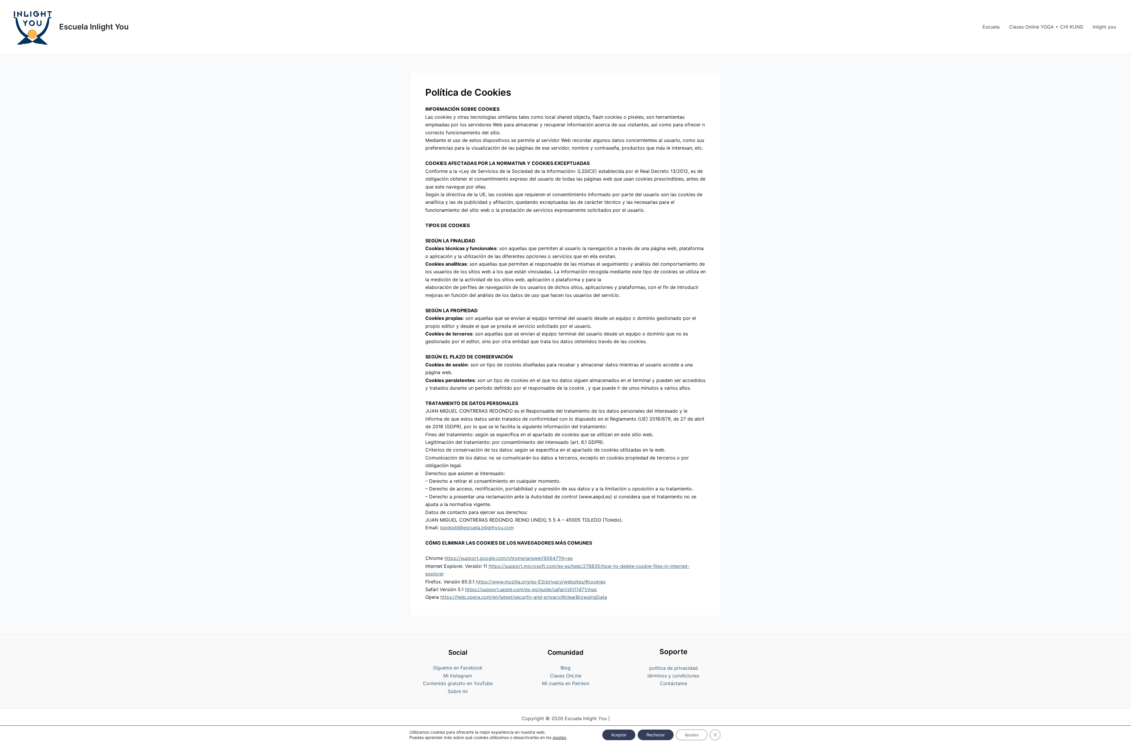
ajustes (559, 737)
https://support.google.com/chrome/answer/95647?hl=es (508, 558)
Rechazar (655, 734)
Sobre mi (458, 691)
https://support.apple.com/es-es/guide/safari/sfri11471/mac (531, 589)
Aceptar (618, 734)
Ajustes (692, 734)
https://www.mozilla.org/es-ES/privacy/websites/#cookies (541, 582)
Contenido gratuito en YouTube (458, 683)
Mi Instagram (457, 676)
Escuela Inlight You (94, 26)
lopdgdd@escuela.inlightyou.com (477, 527)
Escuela (991, 27)
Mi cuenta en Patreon (565, 683)
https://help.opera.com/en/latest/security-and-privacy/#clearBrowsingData (523, 597)
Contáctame (673, 683)
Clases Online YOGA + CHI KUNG (1046, 27)
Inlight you (1104, 27)
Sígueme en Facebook (457, 668)
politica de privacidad (673, 668)
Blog (565, 668)
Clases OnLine (565, 676)
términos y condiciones (673, 676)
